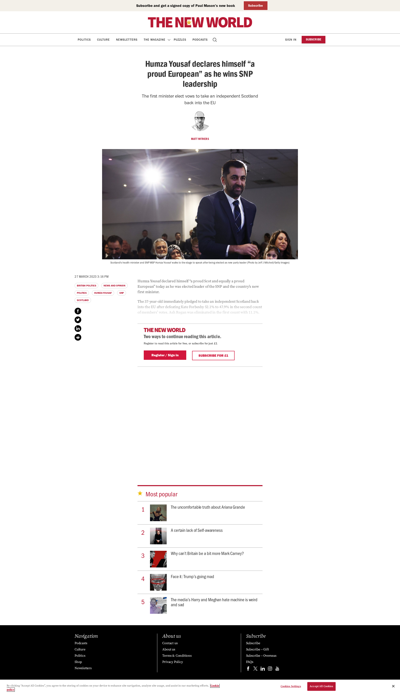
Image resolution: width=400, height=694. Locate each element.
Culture (103, 39)
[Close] (393, 686)
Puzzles (180, 39)
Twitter (78, 319)
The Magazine (154, 39)
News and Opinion (114, 285)
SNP (121, 292)
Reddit (78, 337)
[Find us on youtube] (277, 669)
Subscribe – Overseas (261, 656)
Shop (78, 662)
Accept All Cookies (321, 686)
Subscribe (255, 6)
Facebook (78, 311)
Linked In (78, 328)
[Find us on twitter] (255, 669)
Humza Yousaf (103, 292)
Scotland (83, 300)
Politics (84, 39)
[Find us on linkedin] (263, 669)
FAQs (249, 662)
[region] (200, 687)
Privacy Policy (172, 662)
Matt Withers (200, 139)
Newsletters (127, 39)
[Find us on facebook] (248, 669)
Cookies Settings (291, 686)
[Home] (200, 22)
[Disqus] (200, 419)
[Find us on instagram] (270, 669)
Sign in (290, 39)
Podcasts (200, 39)
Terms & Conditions (176, 656)
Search (215, 39)
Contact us (170, 643)
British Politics (86, 285)
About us (168, 649)
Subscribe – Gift (257, 649)
